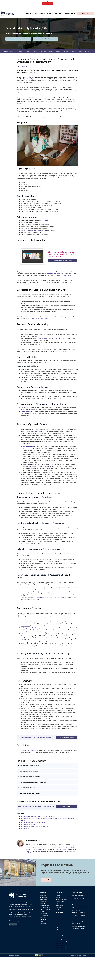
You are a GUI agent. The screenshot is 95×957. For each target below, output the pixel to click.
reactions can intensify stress (51, 274)
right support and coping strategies (38, 319)
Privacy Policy (28, 916)
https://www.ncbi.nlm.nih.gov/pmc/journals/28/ (34, 826)
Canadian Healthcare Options (29, 638)
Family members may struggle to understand (45, 338)
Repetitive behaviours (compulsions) (31, 231)
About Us (49, 13)
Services (28, 13)
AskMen (28, 853)
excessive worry (46, 177)
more (50, 853)
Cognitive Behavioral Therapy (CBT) (33, 447)
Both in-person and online (42, 628)
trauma (59, 110)
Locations (58, 13)
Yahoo (70, 851)
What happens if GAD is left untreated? (29, 771)
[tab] (47, 765)
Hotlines (23, 634)
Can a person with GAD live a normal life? (29, 765)
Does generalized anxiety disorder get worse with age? (33, 782)
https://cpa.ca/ (25, 828)
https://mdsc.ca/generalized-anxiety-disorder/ (34, 822)
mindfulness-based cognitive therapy (38, 467)
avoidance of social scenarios (62, 275)
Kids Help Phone (25, 644)
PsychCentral (33, 853)
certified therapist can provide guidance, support (50, 598)
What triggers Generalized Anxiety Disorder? (30, 793)
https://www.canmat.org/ (28, 824)
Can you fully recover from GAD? (27, 787)
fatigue (35, 431)
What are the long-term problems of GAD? (30, 776)
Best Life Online (42, 853)
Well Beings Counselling (27, 628)
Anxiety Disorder (29, 77)
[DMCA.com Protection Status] (39, 955)
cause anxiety (45, 221)
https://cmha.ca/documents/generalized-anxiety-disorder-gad (38, 816)
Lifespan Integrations (64, 849)
